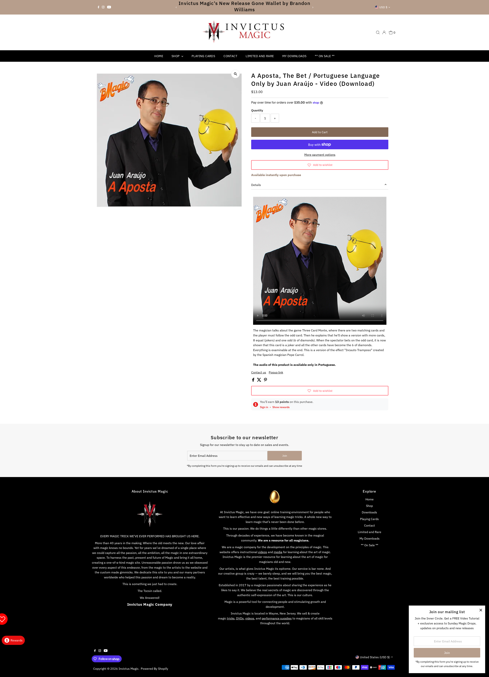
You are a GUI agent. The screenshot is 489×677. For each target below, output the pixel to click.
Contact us (258, 372)
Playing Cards (203, 56)
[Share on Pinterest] (265, 380)
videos (262, 552)
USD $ (383, 7)
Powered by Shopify (154, 669)
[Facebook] (98, 7)
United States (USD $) (375, 657)
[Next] (312, 7)
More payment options (319, 155)
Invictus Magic (128, 669)
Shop (176, 56)
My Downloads (294, 56)
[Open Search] (378, 32)
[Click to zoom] (235, 74)
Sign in (264, 407)
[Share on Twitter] (259, 380)
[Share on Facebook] (253, 380)
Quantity (257, 110)
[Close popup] (480, 610)
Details (256, 185)
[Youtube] (109, 7)
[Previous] (176, 7)
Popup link (276, 372)
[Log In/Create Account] (384, 32)
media (278, 552)
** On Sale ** (324, 56)
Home (158, 56)
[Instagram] (103, 7)
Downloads (369, 512)
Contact (230, 56)
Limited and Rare (260, 56)
